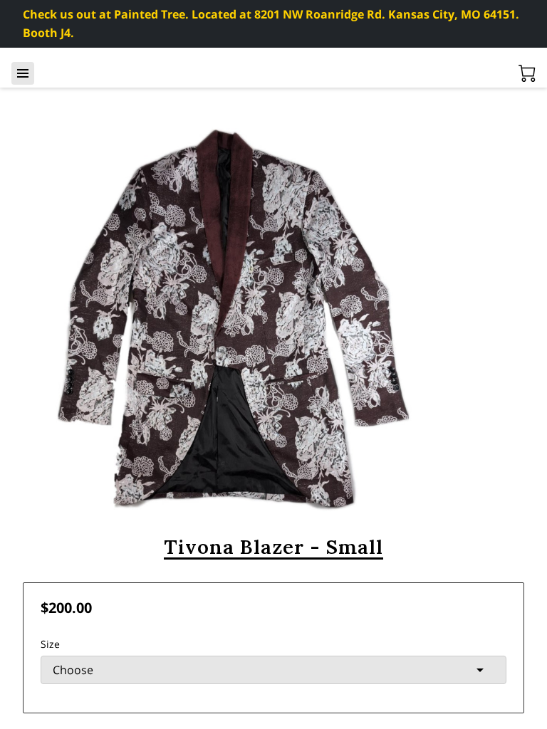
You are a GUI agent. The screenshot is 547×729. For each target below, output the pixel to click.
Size (50, 644)
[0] (527, 73)
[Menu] (22, 73)
